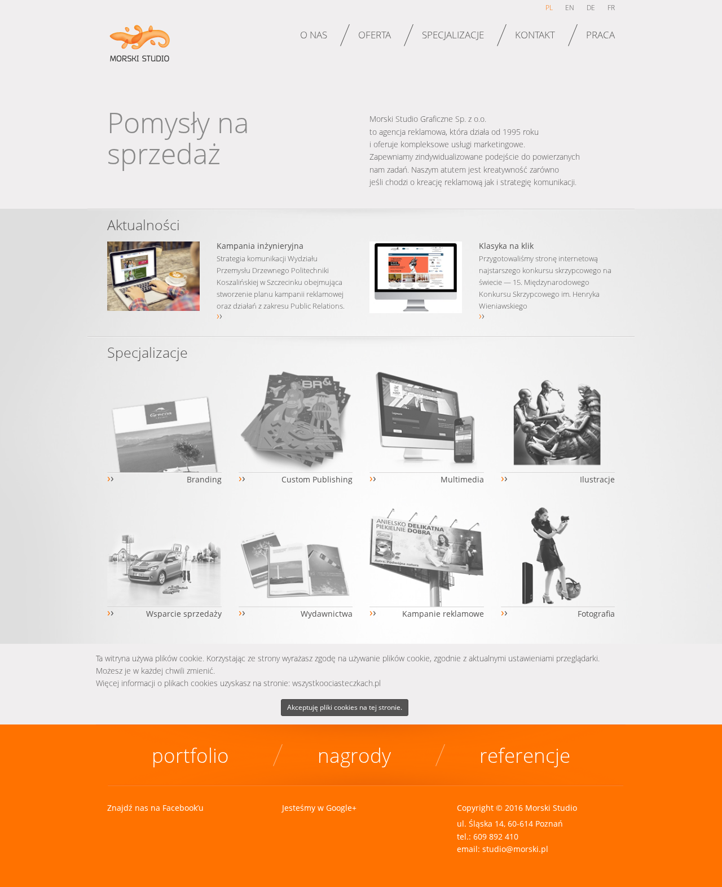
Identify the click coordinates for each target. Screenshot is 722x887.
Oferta (374, 34)
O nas (313, 34)
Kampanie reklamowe (443, 613)
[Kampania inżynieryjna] (153, 276)
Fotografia (596, 613)
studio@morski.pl (515, 849)
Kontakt (535, 34)
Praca (600, 34)
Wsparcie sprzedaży (184, 613)
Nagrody (354, 755)
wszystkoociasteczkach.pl (336, 683)
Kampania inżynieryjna (260, 245)
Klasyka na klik (506, 245)
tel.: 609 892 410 (487, 836)
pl (549, 7)
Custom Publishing (317, 479)
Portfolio (190, 755)
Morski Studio (142, 50)
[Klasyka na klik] (415, 277)
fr (611, 7)
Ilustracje (597, 479)
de (591, 7)
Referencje (524, 755)
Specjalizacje (453, 34)
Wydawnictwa (327, 613)
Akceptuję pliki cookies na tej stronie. (344, 707)
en (569, 7)
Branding (204, 479)
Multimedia (462, 479)
